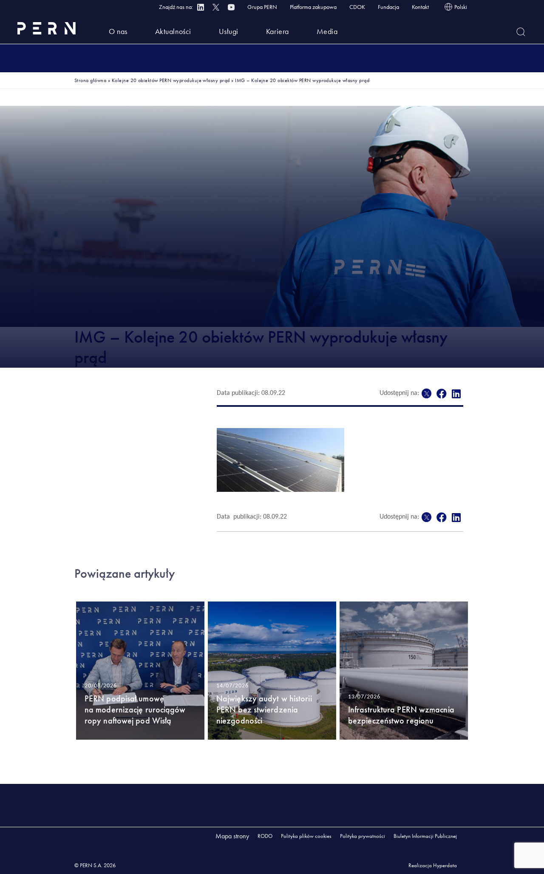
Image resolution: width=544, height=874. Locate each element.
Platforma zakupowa (313, 7)
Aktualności (173, 31)
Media (327, 31)
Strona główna (90, 80)
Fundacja (388, 7)
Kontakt (420, 7)
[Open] (520, 32)
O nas (118, 31)
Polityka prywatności (362, 836)
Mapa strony (232, 835)
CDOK (357, 7)
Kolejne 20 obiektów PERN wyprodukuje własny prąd (171, 80)
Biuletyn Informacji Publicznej (425, 836)
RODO (265, 836)
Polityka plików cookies (306, 836)
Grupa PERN (262, 7)
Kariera (277, 31)
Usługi (228, 31)
